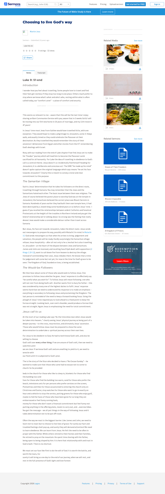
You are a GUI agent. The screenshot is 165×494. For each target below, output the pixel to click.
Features (93, 4)
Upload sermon (116, 4)
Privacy (111, 483)
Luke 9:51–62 (28, 46)
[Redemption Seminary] (123, 259)
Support (140, 483)
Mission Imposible (113, 199)
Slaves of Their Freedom (115, 167)
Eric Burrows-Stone (112, 233)
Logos (37, 483)
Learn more (107, 11)
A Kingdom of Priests (114, 230)
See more (138, 40)
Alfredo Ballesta (111, 201)
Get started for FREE (135, 4)
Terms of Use (125, 483)
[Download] (140, 69)
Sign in (157, 4)
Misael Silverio (110, 170)
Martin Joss (35, 31)
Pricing (103, 4)
